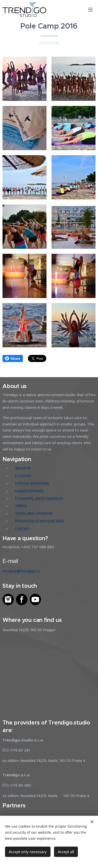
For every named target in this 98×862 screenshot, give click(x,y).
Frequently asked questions (39, 498)
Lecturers (23, 475)
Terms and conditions (34, 513)
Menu (90, 9)
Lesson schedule (29, 490)
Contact (22, 528)
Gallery (21, 505)
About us (23, 468)
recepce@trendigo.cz (21, 571)
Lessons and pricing (32, 483)
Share (15, 358)
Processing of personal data (39, 520)
